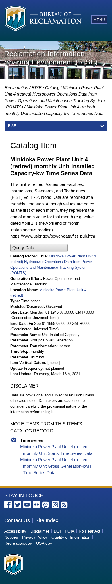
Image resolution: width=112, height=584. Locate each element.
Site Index (46, 520)
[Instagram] (55, 504)
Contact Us (17, 520)
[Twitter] (17, 504)
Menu (99, 20)
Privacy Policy (34, 537)
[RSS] (65, 505)
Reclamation (16, 87)
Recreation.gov (18, 543)
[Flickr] (36, 504)
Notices (11, 537)
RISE (37, 87)
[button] (39, 248)
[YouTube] (27, 504)
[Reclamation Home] (43, 19)
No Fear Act (89, 531)
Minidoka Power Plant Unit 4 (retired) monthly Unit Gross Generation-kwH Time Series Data (55, 466)
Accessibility (15, 531)
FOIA (69, 531)
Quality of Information (70, 537)
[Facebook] (8, 504)
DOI (57, 531)
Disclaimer (39, 531)
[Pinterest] (46, 505)
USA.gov (44, 543)
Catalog (52, 87)
